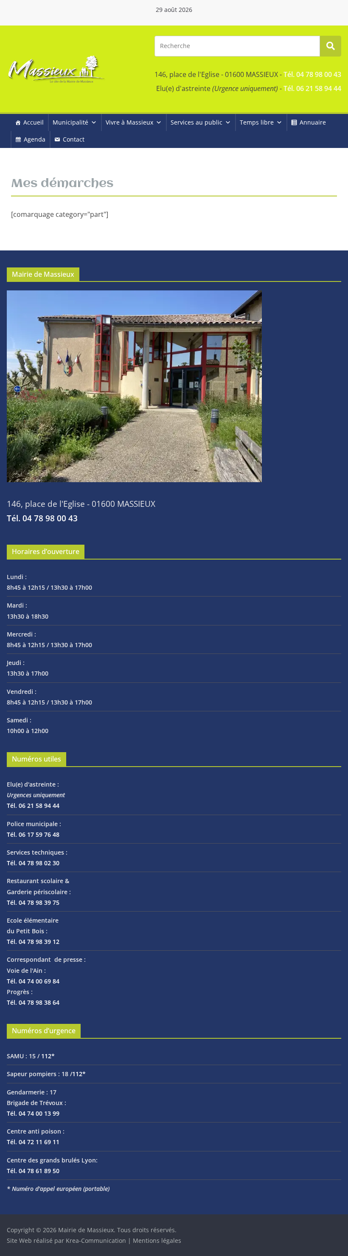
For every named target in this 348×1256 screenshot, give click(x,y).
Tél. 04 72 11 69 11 (33, 1142)
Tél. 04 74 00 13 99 (33, 1113)
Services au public (196, 122)
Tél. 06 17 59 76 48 (33, 834)
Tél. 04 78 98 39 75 (33, 902)
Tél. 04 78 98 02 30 (33, 863)
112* (48, 1056)
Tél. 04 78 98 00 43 (312, 74)
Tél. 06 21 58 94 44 (312, 88)
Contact (73, 139)
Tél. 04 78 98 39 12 (33, 942)
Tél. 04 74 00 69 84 (33, 981)
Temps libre (257, 122)
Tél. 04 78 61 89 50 (33, 1171)
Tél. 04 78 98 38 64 (33, 1002)
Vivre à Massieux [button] (129, 122)
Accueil (33, 122)
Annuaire (313, 122)
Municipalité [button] (70, 122)
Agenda (34, 139)
